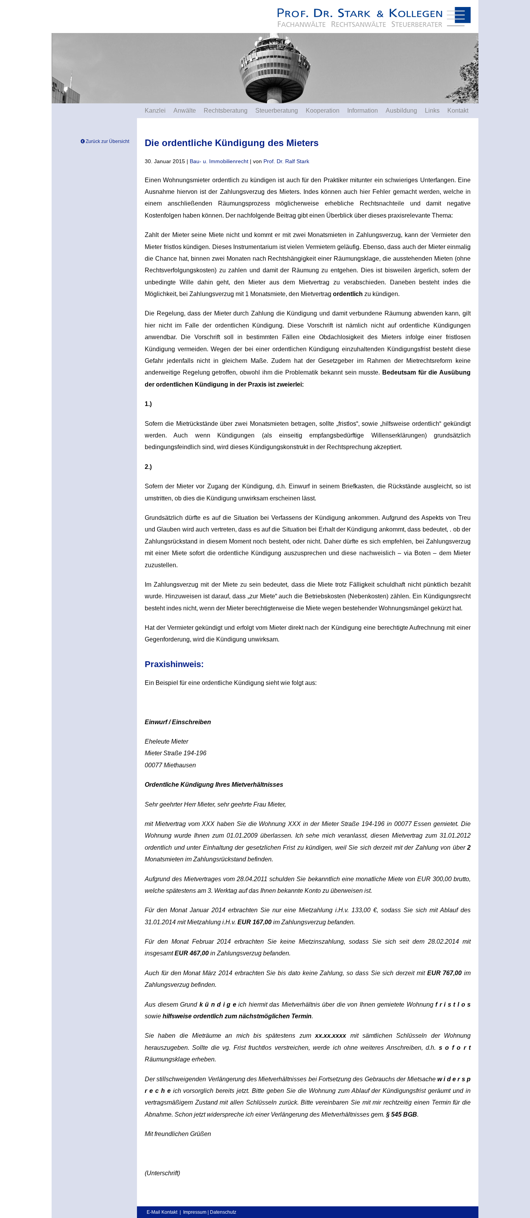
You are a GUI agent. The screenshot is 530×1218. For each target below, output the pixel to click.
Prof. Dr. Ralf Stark (286, 161)
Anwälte (184, 110)
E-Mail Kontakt (162, 1212)
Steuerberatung (276, 110)
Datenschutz (223, 1212)
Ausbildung (401, 110)
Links (432, 110)
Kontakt (457, 110)
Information (362, 110)
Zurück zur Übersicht (107, 141)
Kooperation (322, 110)
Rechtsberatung (226, 110)
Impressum (194, 1212)
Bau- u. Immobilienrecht (219, 161)
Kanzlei (155, 110)
